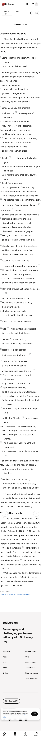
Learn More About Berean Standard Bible (15, 594)
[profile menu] (35, 4)
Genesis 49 (6, 13)
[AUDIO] (31, 13)
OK (34, 714)
